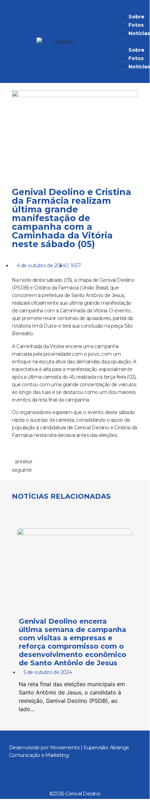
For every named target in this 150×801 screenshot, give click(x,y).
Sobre (136, 17)
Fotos (136, 25)
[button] (128, 41)
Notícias (139, 33)
